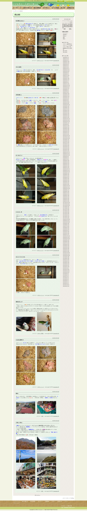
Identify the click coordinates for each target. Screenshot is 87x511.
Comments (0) (56, 60)
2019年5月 (65, 178)
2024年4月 (65, 96)
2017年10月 (65, 205)
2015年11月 (65, 237)
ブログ (53, 501)
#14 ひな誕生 (18, 66)
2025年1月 (65, 83)
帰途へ (17, 393)
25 (64, 26)
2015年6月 (65, 244)
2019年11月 (65, 170)
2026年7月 (65, 58)
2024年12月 (65, 85)
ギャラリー (40, 501)
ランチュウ (65, 33)
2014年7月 (65, 259)
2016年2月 (65, 233)
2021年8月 (65, 141)
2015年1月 (65, 251)
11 (64, 24)
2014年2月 (65, 266)
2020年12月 (65, 152)
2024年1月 (65, 100)
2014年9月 (65, 256)
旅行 (42, 416)
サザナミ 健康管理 (66, 44)
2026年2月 (65, 65)
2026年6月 (65, 60)
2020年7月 (65, 159)
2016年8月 (65, 224)
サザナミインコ (40, 60)
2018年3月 (65, 198)
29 (70, 26)
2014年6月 (65, 261)
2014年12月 (65, 252)
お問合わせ (59, 501)
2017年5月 (65, 212)
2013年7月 (65, 276)
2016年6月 (65, 227)
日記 (64, 52)
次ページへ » (37, 495)
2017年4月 (65, 213)
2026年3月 (65, 64)
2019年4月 (65, 180)
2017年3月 (65, 215)
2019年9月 (65, 173)
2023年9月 (65, 106)
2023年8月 (65, 107)
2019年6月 (65, 177)
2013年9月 (65, 273)
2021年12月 (65, 135)
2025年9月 (65, 72)
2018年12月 (65, 185)
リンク (66, 501)
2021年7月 (65, 142)
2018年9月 (65, 189)
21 (68, 25)
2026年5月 (65, 61)
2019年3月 (65, 181)
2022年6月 (65, 127)
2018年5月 (65, 195)
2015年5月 (65, 245)
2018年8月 (65, 191)
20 (67, 25)
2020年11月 (65, 153)
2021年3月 (65, 148)
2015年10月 (65, 238)
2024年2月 (65, 99)
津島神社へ (65, 34)
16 (71, 24)
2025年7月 (65, 75)
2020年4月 (65, 163)
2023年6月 (65, 110)
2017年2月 (65, 216)
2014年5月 (65, 262)
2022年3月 (65, 131)
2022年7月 (65, 125)
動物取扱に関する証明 (67, 48)
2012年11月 (65, 286)
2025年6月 (65, 76)
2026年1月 (65, 67)
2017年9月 (65, 206)
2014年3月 (65, 265)
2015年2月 (65, 249)
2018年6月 (65, 194)
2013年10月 (65, 272)
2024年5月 (65, 95)
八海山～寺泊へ (19, 422)
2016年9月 (65, 223)
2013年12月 (65, 269)
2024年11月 (65, 86)
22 (70, 25)
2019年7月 (65, 175)
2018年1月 (65, 201)
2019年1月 (65, 184)
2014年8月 (65, 258)
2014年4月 (65, 263)
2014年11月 (65, 254)
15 (70, 24)
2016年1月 (65, 234)
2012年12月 (65, 284)
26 (65, 26)
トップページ (15, 11)
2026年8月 (65, 57)
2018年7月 (65, 192)
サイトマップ (16, 503)
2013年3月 (65, 280)
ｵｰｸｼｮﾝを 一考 (19, 211)
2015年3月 (65, 248)
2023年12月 (65, 102)
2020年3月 (65, 164)
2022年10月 (65, 121)
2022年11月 (65, 120)
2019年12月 (65, 168)
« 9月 (64, 28)
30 (71, 26)
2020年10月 (65, 155)
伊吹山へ (64, 36)
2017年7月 (65, 209)
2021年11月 (65, 136)
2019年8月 (65, 174)
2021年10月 (65, 138)
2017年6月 (65, 210)
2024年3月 (65, 97)
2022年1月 (65, 134)
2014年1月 (65, 268)
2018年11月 (65, 187)
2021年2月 (65, 149)
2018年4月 (65, 196)
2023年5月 (65, 111)
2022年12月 (65, 118)
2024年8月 (65, 90)
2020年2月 (65, 166)
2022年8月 (65, 124)
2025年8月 (65, 74)
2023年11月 (65, 103)
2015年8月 (65, 241)
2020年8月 (65, 157)
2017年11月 (65, 203)
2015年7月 (65, 242)
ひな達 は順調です (20, 339)
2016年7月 (65, 226)
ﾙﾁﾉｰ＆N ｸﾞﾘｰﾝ (19, 155)
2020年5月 (65, 162)
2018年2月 (65, 199)
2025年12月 (65, 68)
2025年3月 (65, 81)
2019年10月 (65, 171)
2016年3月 (65, 231)
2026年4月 (65, 62)
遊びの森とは (25, 501)
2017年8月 (65, 208)
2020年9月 (65, 156)
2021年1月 (65, 150)
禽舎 (64, 37)
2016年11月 (65, 220)
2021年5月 (65, 145)
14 (68, 24)
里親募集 (47, 501)
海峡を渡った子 (19, 301)
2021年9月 (65, 139)
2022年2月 (65, 132)
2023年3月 (65, 114)
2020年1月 (65, 167)
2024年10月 (65, 88)
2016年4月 (65, 230)
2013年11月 (65, 270)
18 (64, 25)
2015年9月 (65, 240)
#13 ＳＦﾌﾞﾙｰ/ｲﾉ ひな (20, 256)
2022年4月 (65, 129)
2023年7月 (65, 108)
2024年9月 (65, 89)
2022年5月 (65, 128)
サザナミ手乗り (40, 333)
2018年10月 (65, 188)
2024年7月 (65, 92)
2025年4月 (65, 79)
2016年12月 (65, 219)
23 (71, 25)
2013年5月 (65, 279)
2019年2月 (65, 182)
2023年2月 (65, 115)
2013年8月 (65, 275)
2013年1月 (65, 283)
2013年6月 (65, 277)
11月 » (70, 28)
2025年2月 (65, 82)
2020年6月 (65, 160)
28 (68, 26)
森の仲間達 (32, 501)
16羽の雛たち (19, 94)
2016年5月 (65, 228)
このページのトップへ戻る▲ (68, 498)
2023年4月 (65, 113)
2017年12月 (65, 202)
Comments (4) (56, 149)
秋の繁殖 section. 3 (20, 20)
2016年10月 (65, 222)
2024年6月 (65, 93)
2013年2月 (65, 282)
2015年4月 (65, 247)
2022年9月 (65, 122)
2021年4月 (65, 146)
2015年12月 (65, 235)
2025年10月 (65, 71)
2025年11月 (65, 69)
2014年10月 (65, 255)
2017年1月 (65, 217)
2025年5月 (65, 78)
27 (67, 26)
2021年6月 (65, 143)
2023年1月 (65, 117)
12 (65, 24)
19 (65, 25)
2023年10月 (65, 104)
